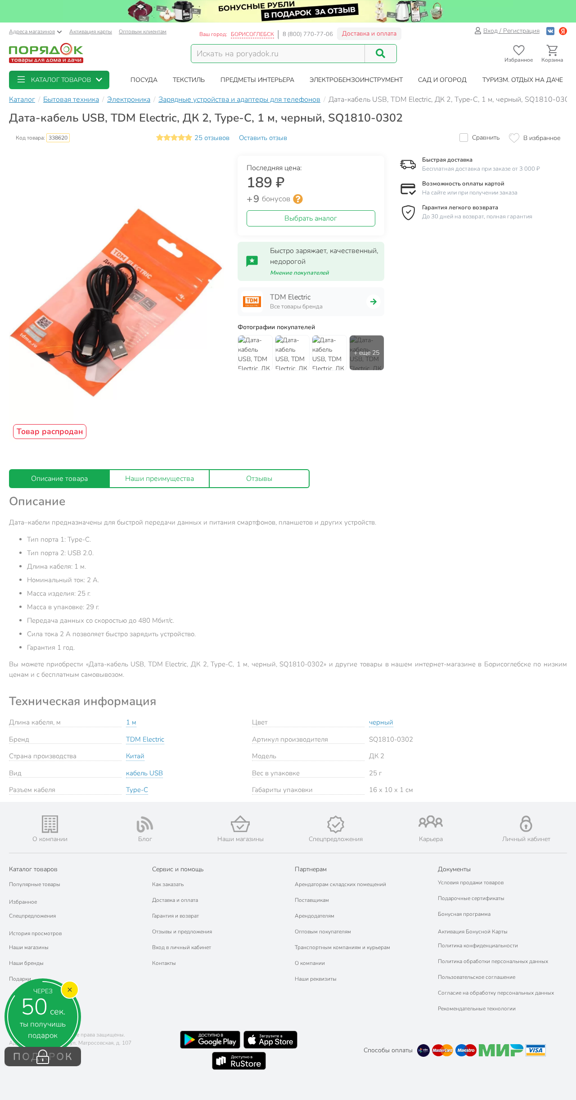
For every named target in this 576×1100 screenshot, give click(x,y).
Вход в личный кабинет (181, 947)
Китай (135, 755)
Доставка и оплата (369, 33)
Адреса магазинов (32, 31)
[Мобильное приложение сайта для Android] (210, 1040)
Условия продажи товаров (471, 882)
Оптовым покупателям (323, 931)
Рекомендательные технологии (477, 1008)
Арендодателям (314, 915)
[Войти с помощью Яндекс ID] (563, 31)
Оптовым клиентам (142, 31)
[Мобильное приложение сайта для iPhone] (270, 1040)
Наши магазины (29, 947)
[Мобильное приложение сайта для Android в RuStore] (239, 1061)
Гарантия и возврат (175, 915)
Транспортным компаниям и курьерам (342, 947)
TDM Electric (145, 739)
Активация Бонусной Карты (473, 931)
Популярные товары (34, 884)
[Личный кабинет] (526, 823)
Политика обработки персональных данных (493, 961)
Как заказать (168, 884)
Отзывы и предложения (182, 931)
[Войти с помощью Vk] (550, 31)
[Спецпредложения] (336, 824)
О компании (310, 963)
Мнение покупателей (299, 273)
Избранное (23, 901)
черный (381, 722)
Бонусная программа (464, 914)
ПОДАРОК (43, 1057)
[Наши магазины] (240, 823)
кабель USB (144, 773)
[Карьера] (431, 821)
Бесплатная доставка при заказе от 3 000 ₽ (481, 169)
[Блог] (145, 824)
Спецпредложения (32, 915)
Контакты (164, 963)
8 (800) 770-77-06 (308, 34)
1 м (131, 722)
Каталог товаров (33, 869)
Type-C (137, 789)
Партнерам (311, 869)
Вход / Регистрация (511, 31)
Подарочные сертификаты (471, 898)
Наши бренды (26, 963)
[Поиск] (380, 54)
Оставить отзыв (263, 137)
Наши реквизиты (316, 978)
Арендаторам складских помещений (340, 884)
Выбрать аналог (310, 218)
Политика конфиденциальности (478, 945)
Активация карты (90, 31)
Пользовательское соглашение (476, 977)
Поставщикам (312, 900)
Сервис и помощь (177, 869)
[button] (59, 80)
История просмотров (35, 933)
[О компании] (50, 824)
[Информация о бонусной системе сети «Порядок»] (298, 199)
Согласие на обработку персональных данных (496, 992)
